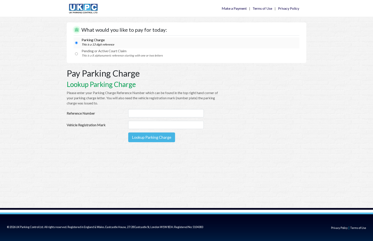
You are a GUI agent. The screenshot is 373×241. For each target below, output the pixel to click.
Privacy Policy (288, 8)
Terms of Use (262, 8)
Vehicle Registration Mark (86, 125)
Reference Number (81, 113)
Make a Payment (234, 8)
